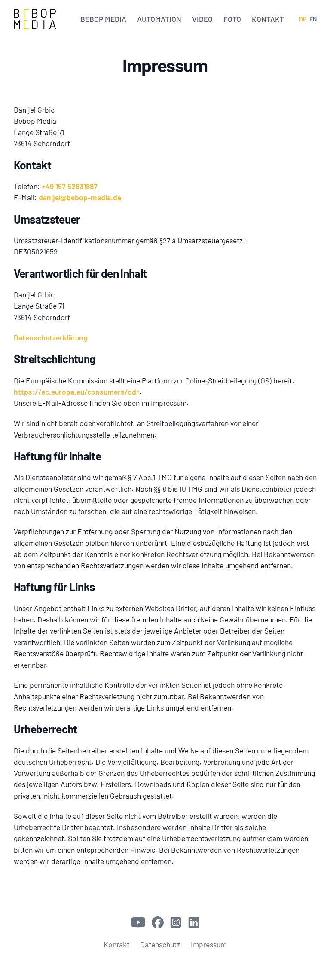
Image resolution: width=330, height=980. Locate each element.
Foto (232, 19)
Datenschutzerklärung (51, 337)
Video (202, 19)
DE (302, 19)
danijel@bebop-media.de (80, 197)
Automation (159, 19)
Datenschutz (160, 944)
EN (313, 19)
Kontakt (268, 19)
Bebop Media (103, 19)
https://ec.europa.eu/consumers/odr (76, 391)
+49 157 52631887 (70, 186)
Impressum (208, 944)
